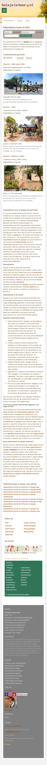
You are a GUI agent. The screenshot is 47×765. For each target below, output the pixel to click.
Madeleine (9, 710)
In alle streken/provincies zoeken (17, 595)
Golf (6, 523)
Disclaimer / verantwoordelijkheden (19, 617)
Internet (8, 526)
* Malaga (9, 568)
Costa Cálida (10, 587)
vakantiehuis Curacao (13, 683)
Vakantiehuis (9, 21)
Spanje (19, 21)
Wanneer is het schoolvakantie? (17, 620)
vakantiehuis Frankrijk (13, 671)
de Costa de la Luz (23, 277)
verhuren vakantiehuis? (13, 726)
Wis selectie (7, 58)
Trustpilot (8, 690)
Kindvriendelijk (30, 526)
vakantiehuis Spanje (12, 673)
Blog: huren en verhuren (14, 627)
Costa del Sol (25, 568)
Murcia (23, 580)
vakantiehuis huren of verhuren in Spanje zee (21, 509)
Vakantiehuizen (4, 10)
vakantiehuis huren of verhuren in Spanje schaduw (23, 499)
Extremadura (25, 572)
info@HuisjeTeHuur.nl (12, 732)
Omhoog (6, 744)
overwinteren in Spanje (12, 421)
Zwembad (9, 535)
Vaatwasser (9, 532)
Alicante (9, 563)
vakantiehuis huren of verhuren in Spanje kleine (22, 492)
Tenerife (26, 287)
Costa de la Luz (11, 590)
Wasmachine (29, 532)
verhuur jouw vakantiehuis (15, 663)
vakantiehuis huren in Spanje (14, 240)
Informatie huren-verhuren (15, 622)
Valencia (24, 585)
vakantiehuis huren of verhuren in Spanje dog (21, 487)
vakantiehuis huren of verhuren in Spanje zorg (21, 511)
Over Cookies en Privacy (14, 630)
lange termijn (38, 433)
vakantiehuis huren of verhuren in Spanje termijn (22, 501)
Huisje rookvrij (29, 523)
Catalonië (11, 376)
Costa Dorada (26, 570)
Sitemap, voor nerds (13, 633)
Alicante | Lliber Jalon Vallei (14, 64)
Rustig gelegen (29, 529)
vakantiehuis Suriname (14, 681)
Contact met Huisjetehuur (15, 625)
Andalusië (20, 282)
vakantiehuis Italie (12, 678)
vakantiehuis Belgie (12, 668)
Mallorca (33, 287)
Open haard (9, 529)
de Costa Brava (9, 277)
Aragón (8, 570)
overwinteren (37, 272)
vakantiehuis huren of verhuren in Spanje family (22, 489)
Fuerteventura (26, 575)
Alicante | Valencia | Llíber (13, 156)
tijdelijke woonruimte (15, 433)
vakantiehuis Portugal (13, 676)
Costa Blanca (10, 582)
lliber (28, 21)
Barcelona (9, 572)
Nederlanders (21, 242)
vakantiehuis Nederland (14, 666)
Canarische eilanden (9, 576)
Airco (7, 717)
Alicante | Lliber (9, 107)
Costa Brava (10, 585)
